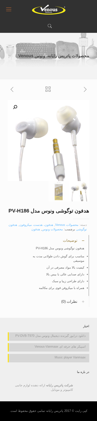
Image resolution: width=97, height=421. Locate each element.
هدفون (35, 229)
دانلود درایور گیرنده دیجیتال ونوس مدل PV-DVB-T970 (50, 336)
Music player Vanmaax (70, 357)
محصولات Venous (66, 225)
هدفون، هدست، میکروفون (36, 225)
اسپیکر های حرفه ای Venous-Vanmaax (60, 346)
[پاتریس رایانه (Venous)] (48, 9)
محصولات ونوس (52, 229)
